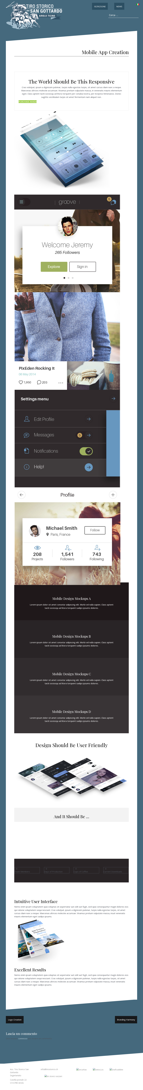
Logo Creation (15, 1019)
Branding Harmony (126, 1019)
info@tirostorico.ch (49, 1069)
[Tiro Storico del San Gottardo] (34, 15)
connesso (22, 1038)
